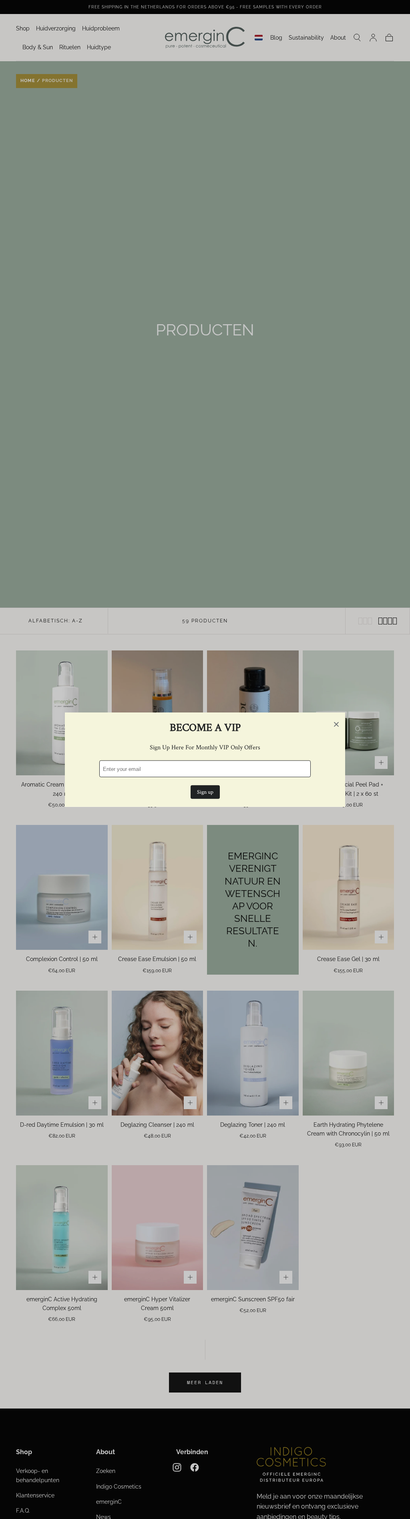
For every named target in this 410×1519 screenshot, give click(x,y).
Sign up (205, 792)
